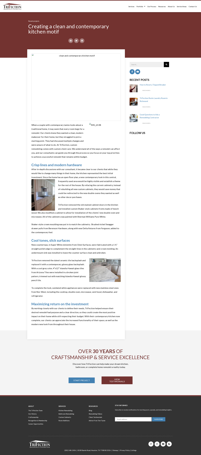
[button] (70, 40)
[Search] (166, 64)
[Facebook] (132, 71)
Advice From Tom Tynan (97, 420)
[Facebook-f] (150, 444)
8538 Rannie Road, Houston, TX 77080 (91, 450)
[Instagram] (157, 444)
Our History (32, 414)
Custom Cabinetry (65, 417)
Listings (134, 450)
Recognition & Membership (37, 420)
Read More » (146, 90)
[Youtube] (137, 71)
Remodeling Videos (95, 414)
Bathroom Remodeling (66, 414)
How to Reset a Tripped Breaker (153, 85)
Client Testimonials (95, 417)
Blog (90, 410)
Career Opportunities (35, 424)
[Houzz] (169, 444)
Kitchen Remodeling (65, 410)
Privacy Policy (125, 450)
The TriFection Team (35, 410)
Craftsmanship (33, 417)
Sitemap (115, 450)
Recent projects (33, 21)
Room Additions (64, 420)
